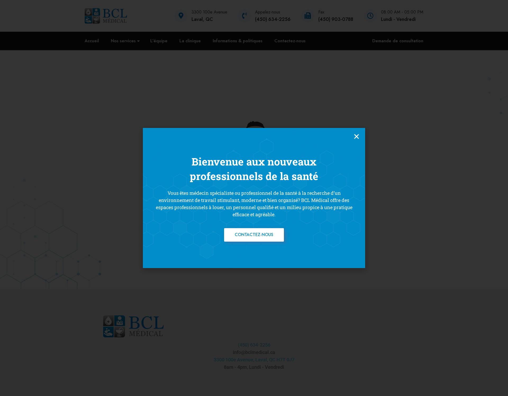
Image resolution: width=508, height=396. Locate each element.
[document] (254, 198)
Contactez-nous (254, 235)
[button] (356, 136)
